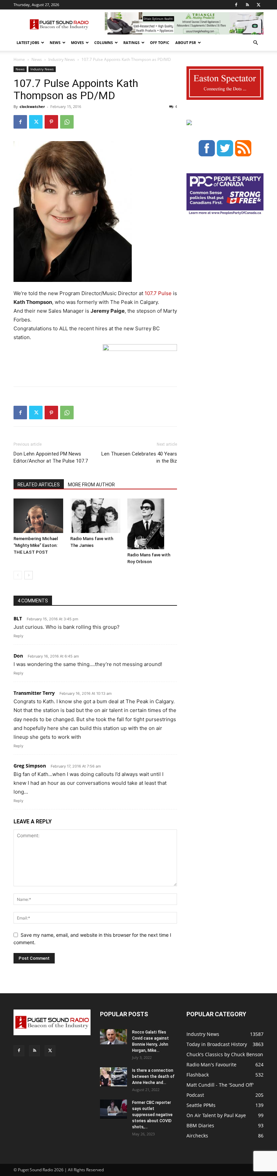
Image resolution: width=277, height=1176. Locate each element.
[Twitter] (258, 4)
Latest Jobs (28, 42)
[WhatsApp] (67, 122)
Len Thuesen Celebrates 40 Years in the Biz (139, 457)
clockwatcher (32, 106)
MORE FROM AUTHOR (91, 484)
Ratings (131, 42)
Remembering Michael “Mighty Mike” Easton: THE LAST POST (36, 545)
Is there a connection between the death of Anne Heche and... (153, 1076)
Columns (103, 42)
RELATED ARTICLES (39, 484)
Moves (77, 42)
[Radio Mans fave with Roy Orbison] (152, 523)
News (55, 42)
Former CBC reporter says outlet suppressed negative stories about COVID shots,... (152, 1114)
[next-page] (28, 575)
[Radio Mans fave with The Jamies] (95, 515)
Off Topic (159, 42)
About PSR (185, 42)
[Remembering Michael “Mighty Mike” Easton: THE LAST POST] (38, 515)
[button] (255, 43)
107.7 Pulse (158, 293)
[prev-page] (18, 575)
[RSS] (247, 4)
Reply (18, 636)
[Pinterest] (51, 122)
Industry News (61, 59)
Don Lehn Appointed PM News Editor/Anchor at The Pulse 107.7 (51, 457)
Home (19, 59)
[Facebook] (236, 4)
